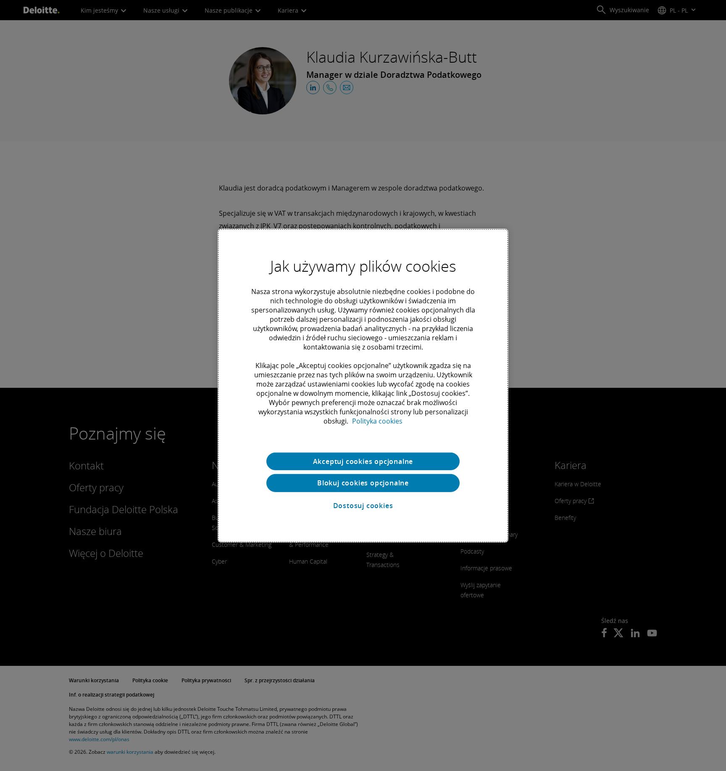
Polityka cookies (377, 420)
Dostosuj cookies (363, 505)
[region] (363, 385)
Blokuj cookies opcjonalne (363, 483)
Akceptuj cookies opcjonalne (363, 461)
